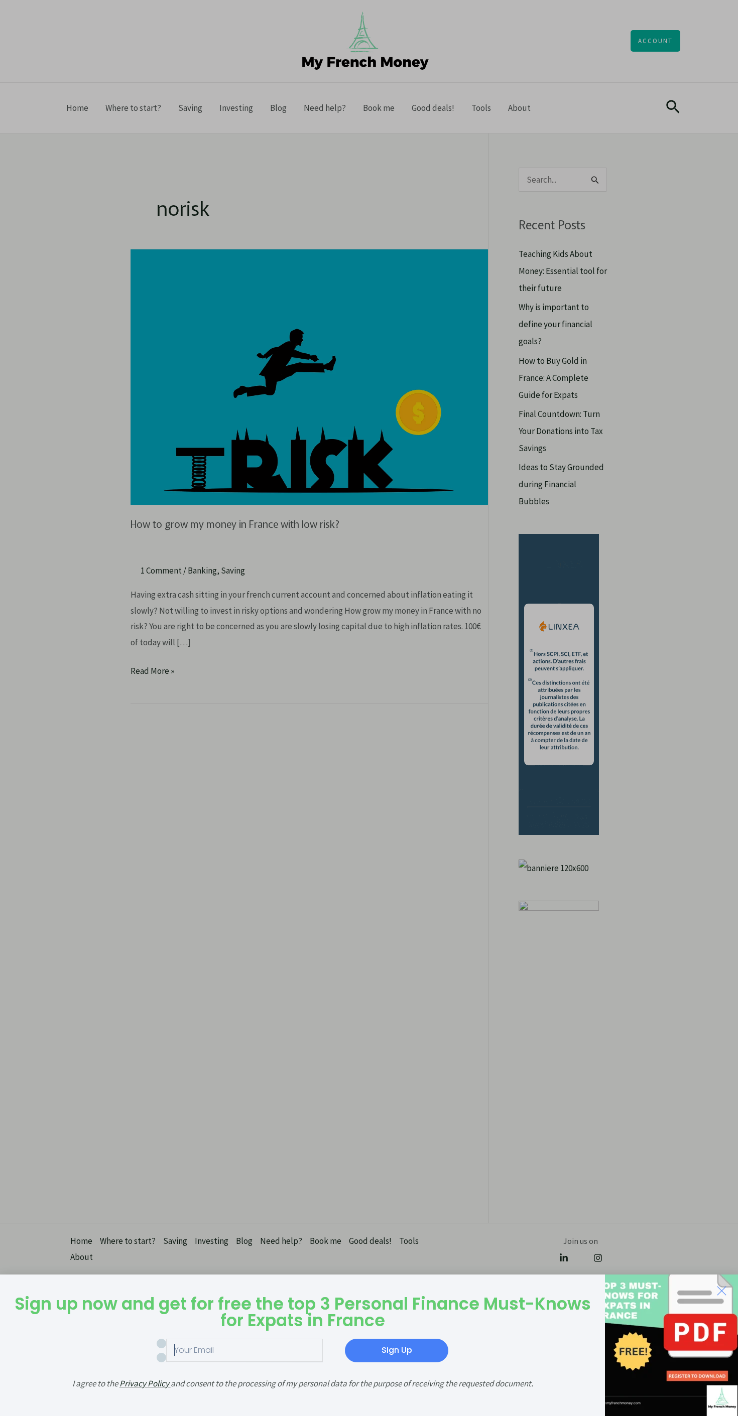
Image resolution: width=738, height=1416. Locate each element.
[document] (369, 708)
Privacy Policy (144, 1383)
